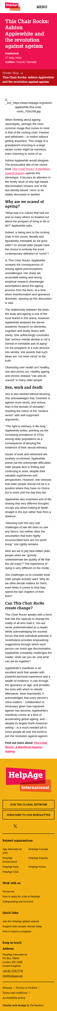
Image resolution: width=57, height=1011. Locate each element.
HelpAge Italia (11, 866)
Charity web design (14, 1005)
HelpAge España (38, 858)
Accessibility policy (14, 998)
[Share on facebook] (21, 825)
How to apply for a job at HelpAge (21, 896)
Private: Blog (11, 73)
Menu (42, 7)
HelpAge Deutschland (10, 860)
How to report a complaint (17, 931)
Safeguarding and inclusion (18, 901)
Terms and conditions (15, 992)
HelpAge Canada (38, 849)
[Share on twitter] (15, 825)
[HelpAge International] (12, 6)
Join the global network (28, 804)
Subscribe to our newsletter (28, 815)
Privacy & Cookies (26, 987)
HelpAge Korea (37, 866)
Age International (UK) (12, 851)
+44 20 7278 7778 (13, 971)
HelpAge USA (11, 871)
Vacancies (8, 891)
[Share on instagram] (26, 825)
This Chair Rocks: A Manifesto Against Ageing (26, 747)
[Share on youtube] (34, 825)
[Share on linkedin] (41, 825)
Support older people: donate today (22, 926)
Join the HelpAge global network (21, 921)
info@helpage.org (13, 976)
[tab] (13, 73)
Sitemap (7, 987)
